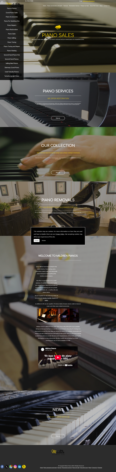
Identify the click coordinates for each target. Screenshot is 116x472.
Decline (44, 240)
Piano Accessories (12, 17)
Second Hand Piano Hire (12, 55)
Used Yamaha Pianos (12, 72)
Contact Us (107, 5)
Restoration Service (74, 5)
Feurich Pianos (12, 8)
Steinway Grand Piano (12, 67)
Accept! (37, 240)
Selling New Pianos (12, 63)
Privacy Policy (60, 234)
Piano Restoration (12, 29)
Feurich (54, 298)
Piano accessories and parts (54, 5)
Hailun (46, 300)
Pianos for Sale (85, 5)
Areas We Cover (94, 5)
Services (65, 5)
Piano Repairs (11, 25)
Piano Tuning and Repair (12, 46)
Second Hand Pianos (12, 59)
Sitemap (100, 467)
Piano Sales (12, 34)
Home (44, 5)
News (101, 5)
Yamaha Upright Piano (11, 76)
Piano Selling (12, 38)
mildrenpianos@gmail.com (89, 1)
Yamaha (45, 298)
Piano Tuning (12, 42)
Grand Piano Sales (12, 12)
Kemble (49, 298)
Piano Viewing (11, 50)
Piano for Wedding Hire (11, 21)
